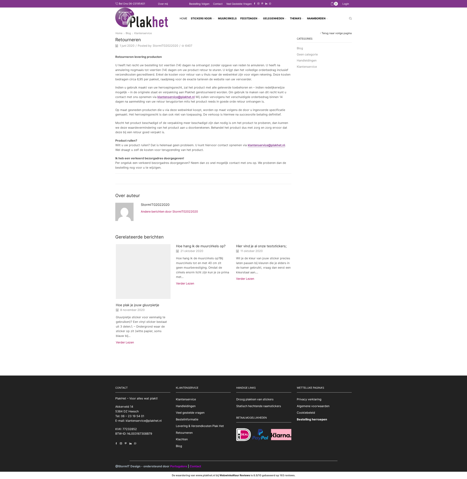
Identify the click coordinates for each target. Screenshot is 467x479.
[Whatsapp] (270, 4)
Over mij (163, 4)
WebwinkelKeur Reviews (234, 475)
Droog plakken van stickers (254, 399)
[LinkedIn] (266, 4)
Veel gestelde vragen (239, 3)
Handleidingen (307, 60)
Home (183, 18)
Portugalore (179, 466)
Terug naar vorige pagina (337, 33)
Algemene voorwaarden (313, 406)
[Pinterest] (262, 4)
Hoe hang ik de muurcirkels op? (200, 246)
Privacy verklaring (309, 399)
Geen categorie (307, 54)
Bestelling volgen (199, 3)
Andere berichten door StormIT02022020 (169, 211)
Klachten (182, 439)
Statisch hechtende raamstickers (258, 406)
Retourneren (184, 432)
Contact (218, 3)
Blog (128, 33)
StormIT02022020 (165, 45)
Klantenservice (143, 33)
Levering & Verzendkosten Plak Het (200, 426)
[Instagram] (258, 4)
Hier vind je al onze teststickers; (261, 246)
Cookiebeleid (306, 412)
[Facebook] (255, 4)
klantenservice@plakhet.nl (176, 97)
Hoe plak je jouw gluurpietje (137, 305)
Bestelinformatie (187, 419)
